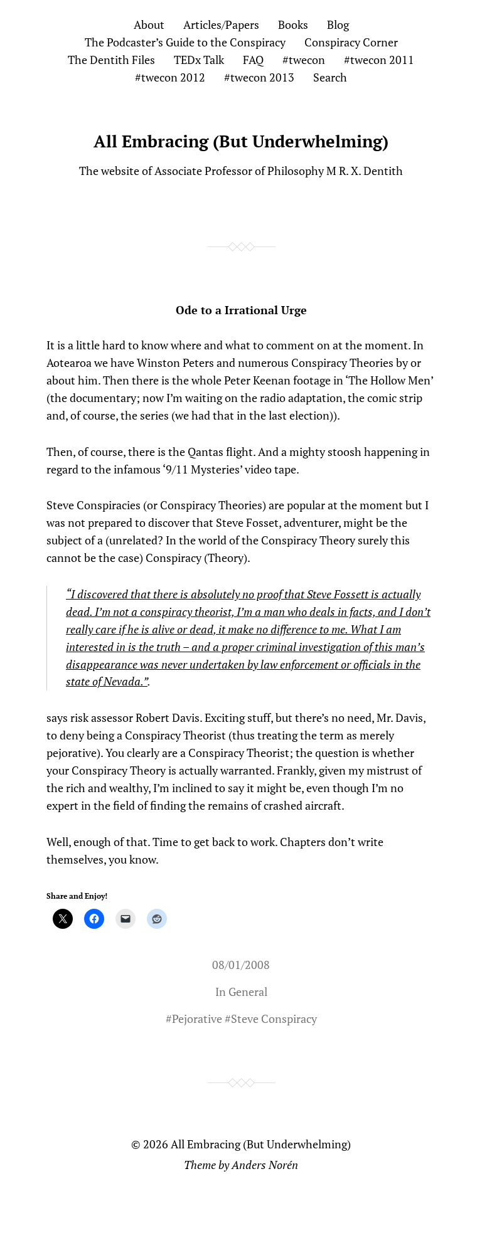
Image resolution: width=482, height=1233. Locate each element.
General (247, 991)
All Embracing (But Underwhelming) (241, 141)
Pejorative (197, 1018)
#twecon (303, 59)
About (149, 24)
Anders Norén (265, 1164)
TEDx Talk (199, 59)
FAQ (253, 59)
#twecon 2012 (170, 77)
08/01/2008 (241, 964)
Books (293, 24)
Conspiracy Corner (351, 42)
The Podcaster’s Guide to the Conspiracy (185, 42)
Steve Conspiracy (274, 1018)
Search (330, 77)
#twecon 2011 (379, 59)
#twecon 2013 (259, 77)
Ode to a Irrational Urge (241, 309)
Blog (338, 24)
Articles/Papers (221, 24)
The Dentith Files (111, 59)
